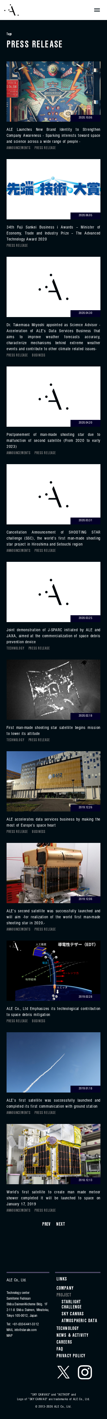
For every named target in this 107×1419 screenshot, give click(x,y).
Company (65, 1288)
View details (53, 103)
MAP (10, 1336)
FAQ (59, 1349)
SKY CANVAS (73, 1314)
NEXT (60, 1224)
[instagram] (85, 1372)
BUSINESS (38, 356)
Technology (67, 1329)
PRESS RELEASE (45, 149)
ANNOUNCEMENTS (19, 149)
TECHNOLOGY (15, 649)
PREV (46, 1224)
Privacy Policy (71, 1356)
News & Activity (72, 1335)
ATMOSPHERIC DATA (79, 1321)
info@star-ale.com (26, 1330)
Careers (64, 1342)
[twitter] (63, 1372)
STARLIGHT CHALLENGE (72, 1305)
